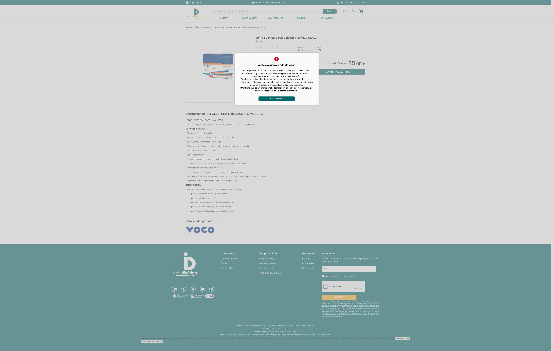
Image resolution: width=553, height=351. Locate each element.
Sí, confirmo (276, 99)
